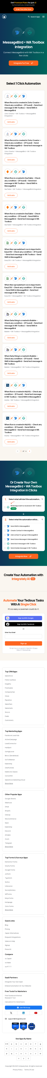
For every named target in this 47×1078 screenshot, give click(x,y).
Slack (7, 823)
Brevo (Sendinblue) (12, 756)
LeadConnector (10, 743)
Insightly (8, 684)
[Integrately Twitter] (11, 1013)
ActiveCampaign (11, 739)
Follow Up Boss (10, 680)
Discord (8, 831)
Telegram (8, 843)
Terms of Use (26, 650)
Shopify (7, 811)
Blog (6, 925)
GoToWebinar (10, 760)
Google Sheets (10, 799)
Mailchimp (8, 764)
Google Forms (10, 870)
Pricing (7, 929)
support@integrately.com (17, 1019)
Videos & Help (10, 941)
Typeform (8, 878)
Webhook (8, 803)
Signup (7, 945)
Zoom (7, 839)
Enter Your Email (10, 632)
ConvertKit (9, 776)
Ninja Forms (9, 898)
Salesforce (9, 676)
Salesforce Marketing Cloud (15, 780)
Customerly (9, 720)
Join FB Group (25, 1007)
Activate (11, 122)
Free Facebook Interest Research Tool (13, 996)
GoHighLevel (9, 752)
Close (7, 696)
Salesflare (8, 704)
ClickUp (7, 815)
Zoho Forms (9, 906)
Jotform (8, 874)
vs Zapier (8, 958)
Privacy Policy (17, 1070)
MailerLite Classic (11, 772)
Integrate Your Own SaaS (14, 982)
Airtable (8, 835)
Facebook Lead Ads (12, 735)
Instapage (8, 902)
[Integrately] (4, 16)
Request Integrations (13, 937)
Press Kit (8, 949)
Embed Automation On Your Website (18, 986)
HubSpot (8, 747)
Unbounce (8, 886)
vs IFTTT (8, 967)
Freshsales (9, 688)
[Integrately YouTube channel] (36, 1013)
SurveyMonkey (10, 890)
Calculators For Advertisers (15, 1002)
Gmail (7, 807)
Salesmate (9, 708)
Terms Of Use (29, 1070)
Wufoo (7, 882)
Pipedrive (8, 700)
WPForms (8, 894)
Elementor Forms (11, 862)
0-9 (6, 1044)
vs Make (8, 963)
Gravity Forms (10, 866)
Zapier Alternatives (12, 933)
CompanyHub (10, 692)
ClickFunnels (9, 768)
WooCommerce (10, 819)
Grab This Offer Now (23, 9)
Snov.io (7, 712)
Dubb (7, 716)
